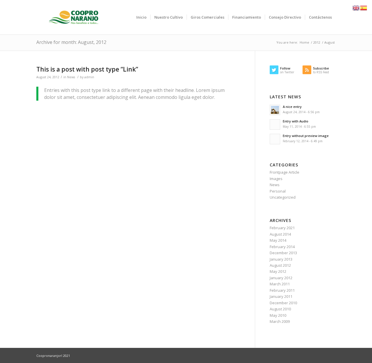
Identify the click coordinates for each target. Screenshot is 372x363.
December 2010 (283, 302)
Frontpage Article (284, 172)
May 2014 (278, 240)
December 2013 (283, 252)
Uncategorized (283, 197)
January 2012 (281, 277)
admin (89, 77)
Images (276, 178)
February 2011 (282, 290)
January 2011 (281, 296)
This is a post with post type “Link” (87, 69)
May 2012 (278, 271)
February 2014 (282, 246)
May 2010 (278, 315)
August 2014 (280, 234)
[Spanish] (364, 7)
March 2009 (280, 321)
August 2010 (280, 309)
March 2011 (280, 284)
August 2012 (280, 265)
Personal (278, 191)
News (71, 77)
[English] (356, 7)
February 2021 (282, 227)
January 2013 (281, 259)
